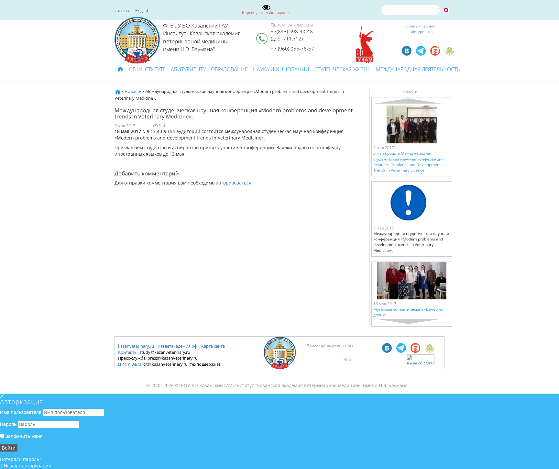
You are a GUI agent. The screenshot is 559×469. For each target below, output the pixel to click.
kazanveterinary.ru (136, 346)
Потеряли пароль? (20, 459)
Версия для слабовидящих (266, 12)
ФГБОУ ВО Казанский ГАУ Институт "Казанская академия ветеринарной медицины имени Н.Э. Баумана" (202, 37)
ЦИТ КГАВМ (129, 364)
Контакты (127, 352)
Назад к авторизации (27, 466)
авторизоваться (233, 183)
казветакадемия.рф (177, 346)
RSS (347, 359)
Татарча (121, 10)
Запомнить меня (23, 436)
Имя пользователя (20, 412)
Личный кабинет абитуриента (421, 28)
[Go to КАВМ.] (118, 91)
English (142, 10)
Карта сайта (213, 346)
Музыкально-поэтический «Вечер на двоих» (408, 312)
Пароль (8, 424)
